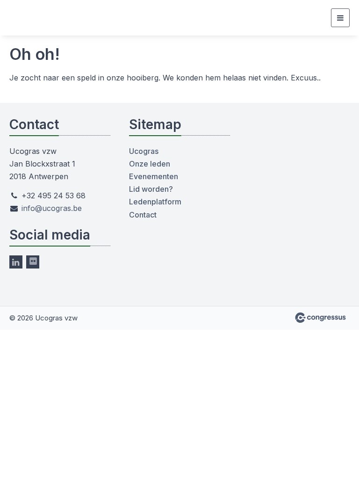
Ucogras (143, 151)
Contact (143, 214)
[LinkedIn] (15, 262)
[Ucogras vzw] (32, 17)
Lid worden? (151, 189)
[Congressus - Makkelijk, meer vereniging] (320, 317)
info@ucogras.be (52, 208)
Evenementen (153, 176)
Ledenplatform (155, 201)
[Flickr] (32, 262)
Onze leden (149, 163)
